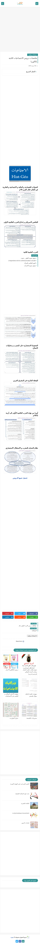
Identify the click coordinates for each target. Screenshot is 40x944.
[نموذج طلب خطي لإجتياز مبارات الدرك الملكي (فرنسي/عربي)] (29, 661)
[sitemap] (23, 941)
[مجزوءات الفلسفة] (29, 710)
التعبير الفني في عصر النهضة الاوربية (19, 784)
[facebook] (20, 941)
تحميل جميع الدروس (20, 478)
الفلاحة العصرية (25, 803)
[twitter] (17, 941)
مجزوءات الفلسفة (32, 718)
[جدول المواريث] (10, 710)
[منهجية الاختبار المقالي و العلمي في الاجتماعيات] (10, 685)
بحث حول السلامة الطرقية (22, 794)
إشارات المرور (25, 823)
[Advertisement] (20, 30)
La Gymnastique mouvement (20, 813)
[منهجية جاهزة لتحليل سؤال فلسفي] (29, 685)
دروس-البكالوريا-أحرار (12, 670)
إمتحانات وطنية (33, 55)
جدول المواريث (14, 718)
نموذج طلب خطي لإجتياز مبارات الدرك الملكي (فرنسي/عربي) (30, 672)
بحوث (12, 937)
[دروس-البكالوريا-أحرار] (10, 661)
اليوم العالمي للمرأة (30, 263)
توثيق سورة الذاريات (30, 266)
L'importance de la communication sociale (22, 260)
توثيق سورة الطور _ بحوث (28, 258)
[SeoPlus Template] (28, 937)
